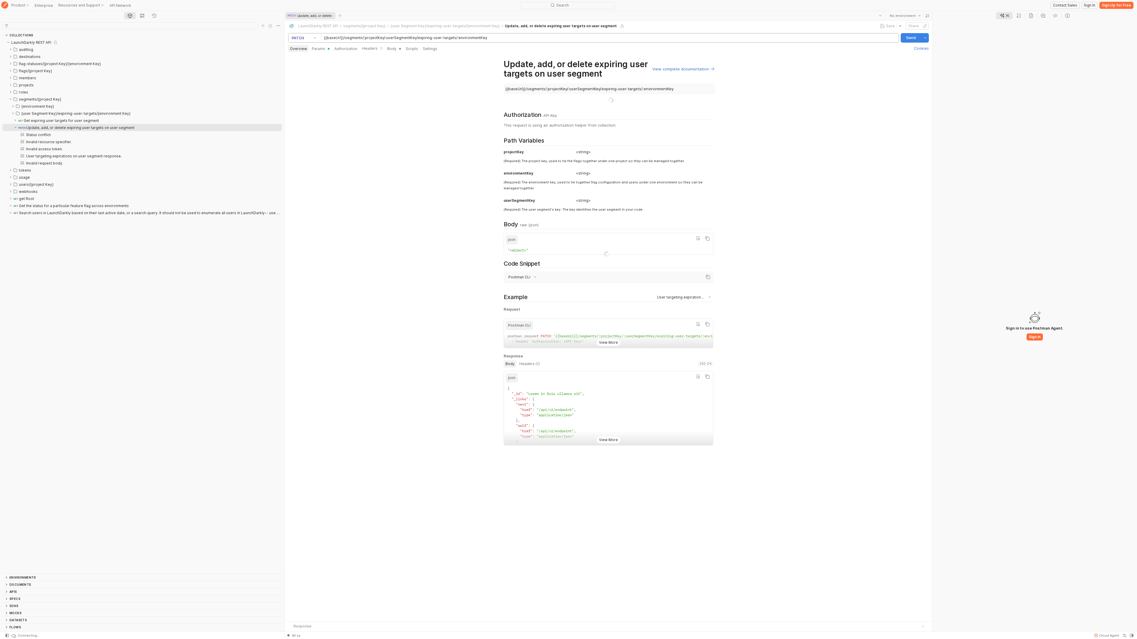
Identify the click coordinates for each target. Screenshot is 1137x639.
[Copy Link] (924, 26)
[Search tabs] (880, 15)
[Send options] (925, 38)
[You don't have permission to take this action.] (340, 15)
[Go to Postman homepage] (4, 5)
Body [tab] (391, 48)
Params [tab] (318, 48)
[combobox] (905, 15)
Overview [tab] (298, 48)
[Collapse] (8, 42)
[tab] (130, 15)
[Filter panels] (6, 26)
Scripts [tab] (412, 48)
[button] (927, 15)
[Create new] (262, 25)
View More (608, 342)
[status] (25, 635)
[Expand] (10, 49)
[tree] (142, 306)
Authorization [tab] (345, 48)
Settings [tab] (430, 48)
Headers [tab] (372, 48)
